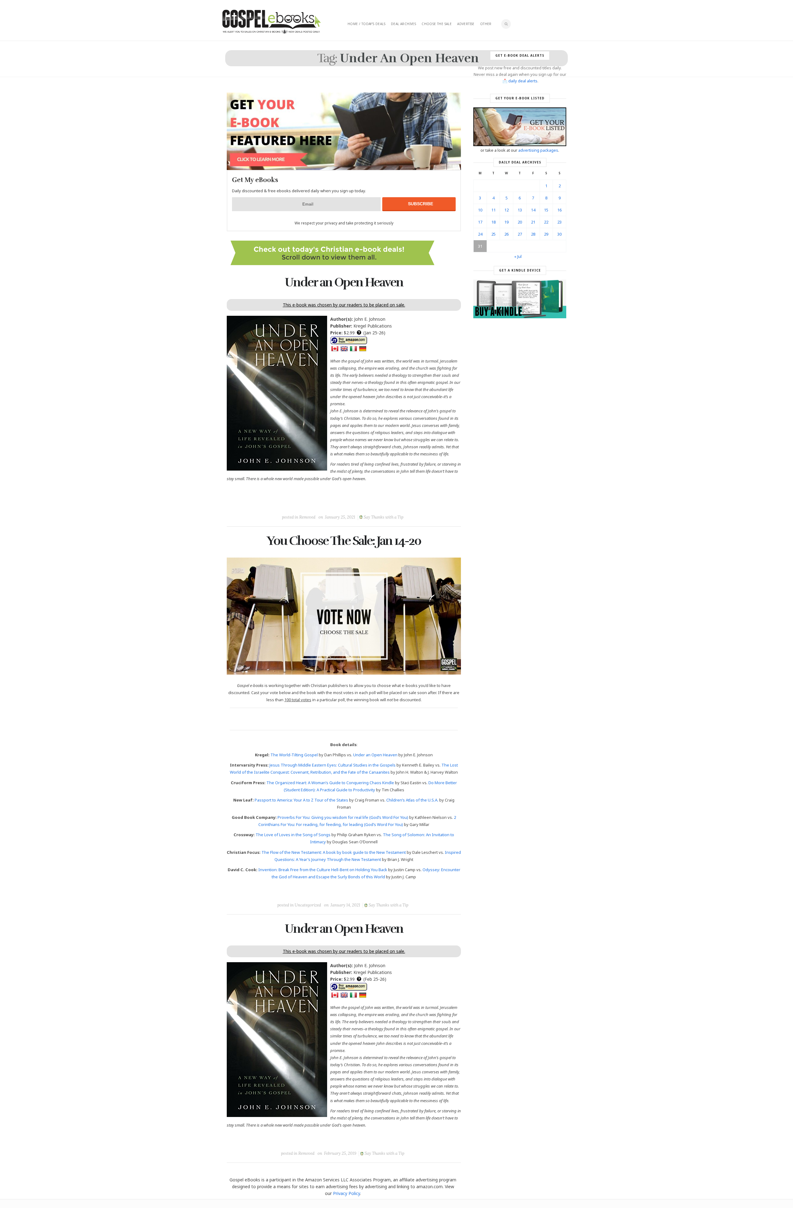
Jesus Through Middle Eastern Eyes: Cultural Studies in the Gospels (332, 765)
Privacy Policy (346, 1193)
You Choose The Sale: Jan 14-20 (344, 541)
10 (480, 210)
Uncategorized (308, 905)
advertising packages (538, 150)
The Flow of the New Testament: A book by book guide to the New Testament (333, 852)
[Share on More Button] (387, 503)
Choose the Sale (437, 24)
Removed (307, 517)
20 (520, 222)
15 (546, 210)
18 (493, 222)
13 (520, 210)
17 (480, 222)
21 (533, 222)
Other (486, 24)
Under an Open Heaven (344, 282)
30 (559, 234)
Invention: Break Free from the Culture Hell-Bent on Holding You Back (322, 869)
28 (533, 234)
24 (480, 234)
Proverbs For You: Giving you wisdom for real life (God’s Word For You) (343, 817)
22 (546, 222)
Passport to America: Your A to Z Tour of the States (301, 800)
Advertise (466, 24)
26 (506, 234)
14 (533, 210)
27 (520, 234)
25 (493, 234)
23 (559, 222)
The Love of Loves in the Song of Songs (293, 834)
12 (506, 210)
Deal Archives (403, 24)
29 (546, 234)
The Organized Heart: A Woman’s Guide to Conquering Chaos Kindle (330, 782)
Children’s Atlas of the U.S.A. (412, 800)
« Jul (518, 256)
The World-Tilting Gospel (294, 755)
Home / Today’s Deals (366, 24)
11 (493, 210)
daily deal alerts (522, 81)
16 (559, 210)
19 (506, 222)
